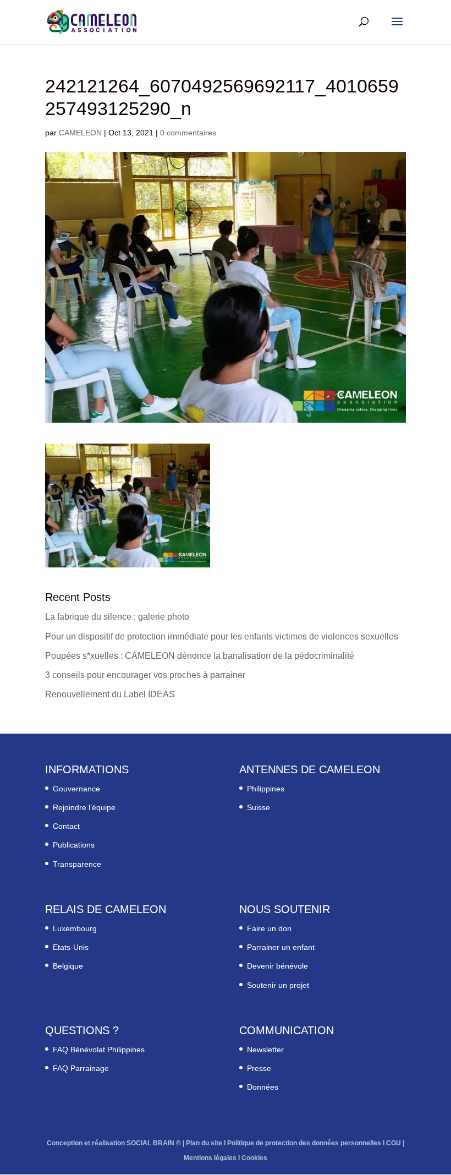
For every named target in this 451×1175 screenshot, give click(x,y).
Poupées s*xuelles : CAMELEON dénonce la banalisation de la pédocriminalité (199, 655)
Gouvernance (76, 788)
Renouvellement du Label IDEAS (110, 694)
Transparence (77, 864)
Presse (259, 1068)
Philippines (265, 788)
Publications (74, 844)
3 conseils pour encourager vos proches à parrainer (145, 675)
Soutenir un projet (278, 985)
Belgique (68, 965)
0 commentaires (188, 132)
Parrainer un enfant (281, 947)
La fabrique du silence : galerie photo (117, 616)
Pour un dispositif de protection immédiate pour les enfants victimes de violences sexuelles (221, 636)
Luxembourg (75, 928)
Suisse (258, 807)
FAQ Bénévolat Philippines (99, 1049)
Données (262, 1087)
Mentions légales (210, 1158)
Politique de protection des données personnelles (304, 1143)
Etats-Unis (71, 947)
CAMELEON (80, 132)
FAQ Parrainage (81, 1068)
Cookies (254, 1158)
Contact (66, 826)
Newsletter (265, 1049)
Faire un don (269, 928)
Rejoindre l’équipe (84, 807)
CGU (393, 1143)
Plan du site (204, 1143)
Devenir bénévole (277, 965)
